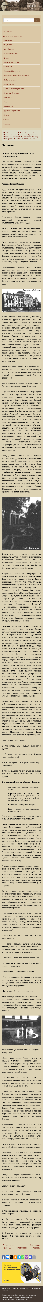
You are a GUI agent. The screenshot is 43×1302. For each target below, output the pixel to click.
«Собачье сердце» (10, 80)
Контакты (6, 124)
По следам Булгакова (11, 93)
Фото (5, 102)
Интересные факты (10, 53)
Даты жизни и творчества (12, 36)
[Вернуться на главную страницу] (21, 5)
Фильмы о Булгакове (11, 62)
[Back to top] (38, 1297)
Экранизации (8, 106)
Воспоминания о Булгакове (13, 89)
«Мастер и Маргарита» (11, 71)
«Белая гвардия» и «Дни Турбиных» (16, 75)
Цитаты (6, 58)
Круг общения (8, 49)
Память (6, 115)
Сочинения (7, 67)
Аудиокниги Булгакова (11, 111)
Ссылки (6, 119)
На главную (7, 31)
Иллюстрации (8, 84)
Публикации (7, 97)
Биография (7, 40)
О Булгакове (8, 45)
